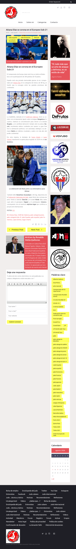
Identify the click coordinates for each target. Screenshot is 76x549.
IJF (65, 325)
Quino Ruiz (56, 423)
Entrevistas (10, 494)
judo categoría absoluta (57, 340)
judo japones (57, 382)
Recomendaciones (43, 497)
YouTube (54, 491)
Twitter (44, 491)
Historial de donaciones (54, 525)
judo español (35, 217)
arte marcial (57, 286)
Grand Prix (56, 322)
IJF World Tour (57, 332)
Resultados (12, 41)
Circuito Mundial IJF (59, 300)
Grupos (66, 518)
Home (7, 33)
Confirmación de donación (15, 525)
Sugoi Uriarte (36, 137)
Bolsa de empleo (12, 491)
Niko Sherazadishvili (59, 416)
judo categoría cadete (60, 344)
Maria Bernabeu (58, 413)
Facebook (21, 494)
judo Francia (57, 375)
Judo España (26, 217)
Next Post (35, 230)
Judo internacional (49, 494)
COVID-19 (56, 303)
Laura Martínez (58, 410)
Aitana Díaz (17, 83)
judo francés (57, 379)
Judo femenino (25, 37)
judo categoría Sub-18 (60, 358)
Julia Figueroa (57, 406)
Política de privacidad (38, 521)
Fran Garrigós (57, 318)
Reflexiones (58, 497)
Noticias (36, 37)
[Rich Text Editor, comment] (27, 293)
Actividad (9, 518)
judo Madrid (56, 389)
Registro (39, 518)
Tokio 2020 (56, 427)
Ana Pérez (56, 282)
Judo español (14, 33)
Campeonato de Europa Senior (59, 290)
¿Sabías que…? (34, 501)
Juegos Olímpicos (58, 403)
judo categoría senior (60, 354)
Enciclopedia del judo (30, 491)
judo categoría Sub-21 (14, 217)
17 (52, 470)
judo (54, 336)
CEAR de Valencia (32, 117)
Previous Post (17, 230)
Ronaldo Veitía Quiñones (15, 62)
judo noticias (57, 399)
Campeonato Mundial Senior (60, 295)
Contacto (54, 22)
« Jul (52, 479)
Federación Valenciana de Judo (18, 197)
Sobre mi (30, 22)
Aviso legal (22, 521)
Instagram (64, 491)
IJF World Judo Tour (59, 329)
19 (57, 470)
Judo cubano (33, 494)
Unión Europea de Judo (59, 434)
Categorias (42, 22)
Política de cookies (56, 521)
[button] (9, 284)
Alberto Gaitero (58, 279)
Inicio (20, 22)
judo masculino (58, 392)
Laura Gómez (17, 220)
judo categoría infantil (60, 348)
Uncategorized (11, 501)
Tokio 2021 (56, 430)
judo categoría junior (37, 215)
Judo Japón (56, 385)
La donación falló (35, 525)
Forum (30, 518)
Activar (57, 518)
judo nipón (56, 396)
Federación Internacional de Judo (59, 314)
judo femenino (58, 372)
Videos (23, 501)
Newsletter (10, 521)
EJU (13, 210)
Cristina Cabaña (58, 306)
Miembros (20, 518)
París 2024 (56, 420)
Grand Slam (56, 325)
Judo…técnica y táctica (14, 497)
